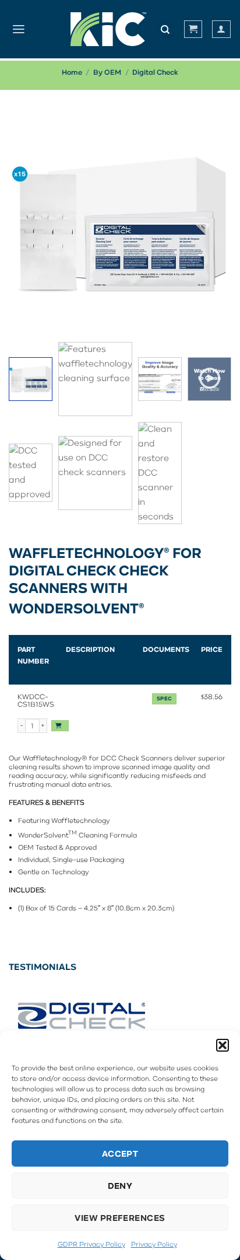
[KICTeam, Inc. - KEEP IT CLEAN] (108, 29)
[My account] (221, 28)
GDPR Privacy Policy (91, 1244)
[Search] (165, 30)
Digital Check (155, 72)
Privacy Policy (154, 1244)
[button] (222, 1045)
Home (72, 72)
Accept (120, 1153)
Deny (120, 1185)
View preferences (120, 1217)
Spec (164, 698)
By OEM (107, 72)
